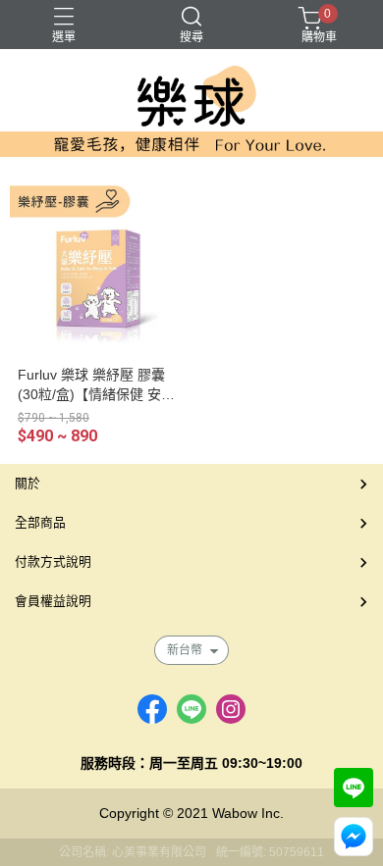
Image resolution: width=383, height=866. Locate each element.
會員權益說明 (53, 600)
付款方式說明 (53, 561)
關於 (27, 483)
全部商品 (40, 522)
